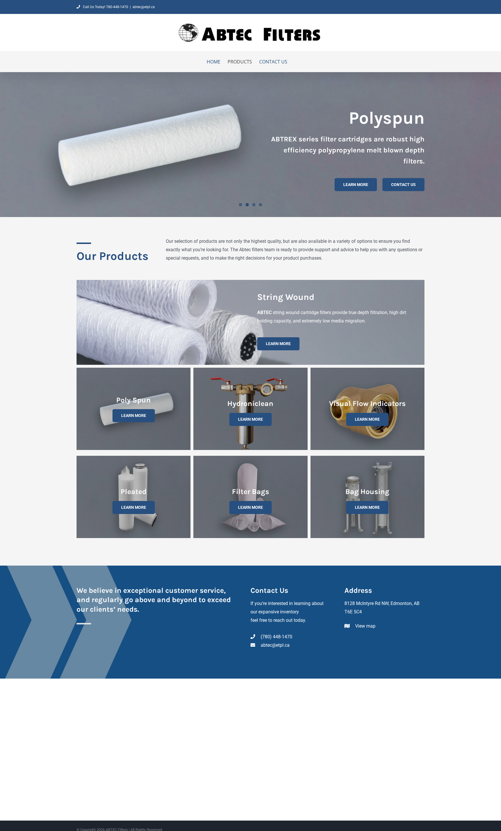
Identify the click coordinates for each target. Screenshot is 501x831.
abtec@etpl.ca (143, 7)
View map (364, 626)
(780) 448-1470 (275, 636)
